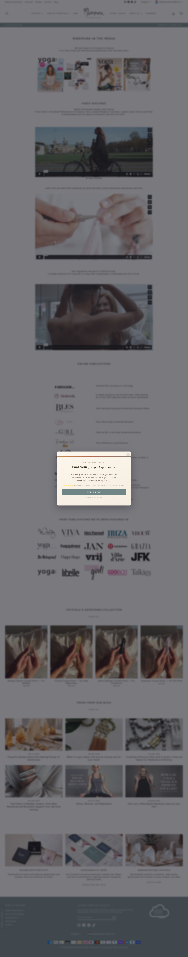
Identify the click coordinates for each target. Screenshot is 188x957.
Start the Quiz (94, 492)
